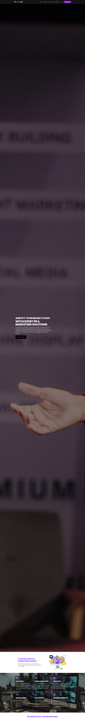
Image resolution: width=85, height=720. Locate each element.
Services (52, 1)
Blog (49, 1)
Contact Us (57, 1)
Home (41, 1)
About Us (45, 1)
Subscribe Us (67, 1)
